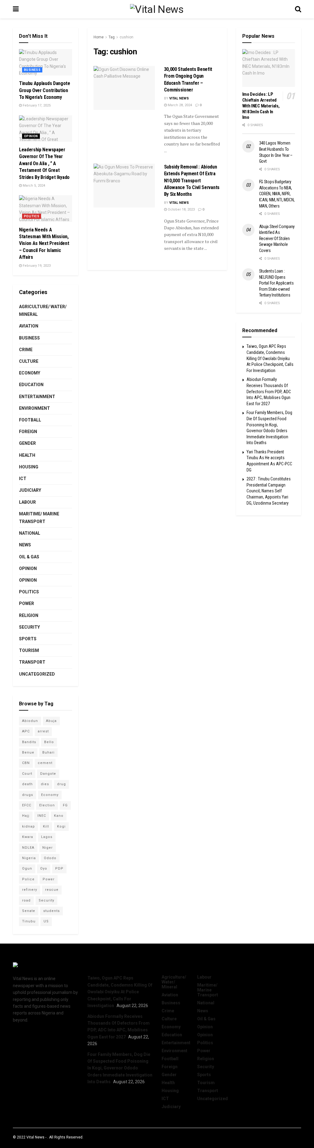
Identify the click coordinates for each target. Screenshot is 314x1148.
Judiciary (30, 490)
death (27, 784)
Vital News (179, 98)
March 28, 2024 (179, 105)
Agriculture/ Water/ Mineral (43, 310)
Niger (47, 848)
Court (27, 774)
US (46, 921)
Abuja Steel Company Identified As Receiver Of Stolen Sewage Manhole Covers (277, 238)
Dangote (48, 774)
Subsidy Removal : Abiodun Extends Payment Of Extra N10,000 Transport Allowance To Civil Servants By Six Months (192, 180)
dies (45, 784)
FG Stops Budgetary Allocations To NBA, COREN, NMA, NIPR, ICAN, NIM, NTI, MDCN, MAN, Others (277, 193)
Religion (28, 615)
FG (65, 805)
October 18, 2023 (181, 209)
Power (26, 603)
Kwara (27, 837)
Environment (34, 408)
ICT (22, 478)
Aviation (28, 326)
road (26, 900)
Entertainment (37, 396)
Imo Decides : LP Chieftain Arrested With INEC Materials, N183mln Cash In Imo (261, 105)
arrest (43, 731)
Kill (46, 826)
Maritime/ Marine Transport (39, 517)
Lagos (46, 837)
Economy (29, 372)
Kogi (61, 826)
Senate (28, 911)
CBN (26, 763)
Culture (28, 361)
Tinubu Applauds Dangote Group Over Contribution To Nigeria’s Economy (44, 90)
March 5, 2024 (33, 186)
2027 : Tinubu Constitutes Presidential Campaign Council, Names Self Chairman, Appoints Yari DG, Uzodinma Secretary (269, 490)
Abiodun (30, 721)
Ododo (50, 858)
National (29, 533)
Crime (26, 349)
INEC (41, 816)
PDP (59, 869)
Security (29, 627)
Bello (49, 742)
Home (99, 37)
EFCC (26, 805)
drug (61, 784)
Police (28, 879)
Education (31, 384)
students (51, 911)
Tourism (29, 650)
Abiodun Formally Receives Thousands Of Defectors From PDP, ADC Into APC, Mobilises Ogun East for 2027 (269, 391)
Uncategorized (37, 674)
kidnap (28, 826)
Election (47, 805)
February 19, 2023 (36, 266)
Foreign (28, 431)
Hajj (25, 816)
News (25, 544)
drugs (27, 795)
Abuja (51, 721)
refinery (29, 890)
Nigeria (29, 858)
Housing (28, 466)
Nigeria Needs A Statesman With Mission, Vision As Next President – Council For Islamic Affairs (44, 243)
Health (27, 455)
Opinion (31, 136)
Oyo (43, 869)
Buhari (48, 752)
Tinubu (29, 921)
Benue (28, 752)
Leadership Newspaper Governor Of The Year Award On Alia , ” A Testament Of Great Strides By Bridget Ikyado (44, 163)
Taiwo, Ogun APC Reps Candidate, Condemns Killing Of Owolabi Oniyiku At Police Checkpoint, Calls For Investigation (270, 358)
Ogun (27, 869)
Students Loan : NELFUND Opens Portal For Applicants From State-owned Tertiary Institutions (276, 283)
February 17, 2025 (36, 105)
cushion (126, 37)
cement (45, 763)
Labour (27, 502)
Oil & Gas (29, 556)
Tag (112, 37)
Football (30, 419)
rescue (52, 890)
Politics (31, 216)
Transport (32, 662)
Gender (27, 443)
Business (32, 70)
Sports (27, 638)
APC (26, 731)
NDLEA (28, 848)
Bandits (29, 742)
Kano (58, 816)
